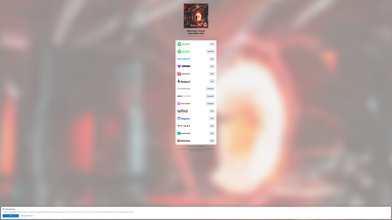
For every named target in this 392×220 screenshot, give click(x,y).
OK (11, 216)
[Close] (388, 209)
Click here (210, 149)
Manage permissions (27, 216)
